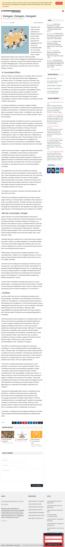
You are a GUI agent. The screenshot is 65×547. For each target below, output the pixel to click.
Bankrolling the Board (57, 115)
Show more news (55, 69)
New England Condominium (35, 518)
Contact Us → (5, 520)
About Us (3, 545)
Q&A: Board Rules (51, 78)
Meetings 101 (58, 138)
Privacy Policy (17, 545)
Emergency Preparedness (54, 88)
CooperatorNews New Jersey (35, 507)
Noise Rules (60, 151)
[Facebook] (49, 170)
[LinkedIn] (57, 170)
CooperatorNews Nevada (34, 504)
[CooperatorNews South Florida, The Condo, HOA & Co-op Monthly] (11, 11)
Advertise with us (9, 545)
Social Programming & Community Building (53, 92)
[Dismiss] (62, 534)
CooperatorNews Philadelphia (36, 512)
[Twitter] (53, 170)
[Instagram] (62, 170)
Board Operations (38, 22)
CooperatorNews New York (35, 509)
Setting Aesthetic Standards (54, 85)
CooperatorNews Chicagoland (36, 501)
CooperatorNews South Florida (36, 515)
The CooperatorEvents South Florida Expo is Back (54, 81)
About (3, 496)
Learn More (5, 6)
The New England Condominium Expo (52, 515)
